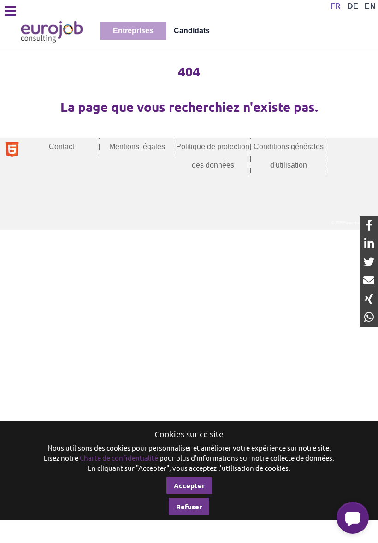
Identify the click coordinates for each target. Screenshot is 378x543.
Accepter (189, 485)
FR (336, 6)
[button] (353, 518)
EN (370, 6)
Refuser (189, 506)
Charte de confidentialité (119, 457)
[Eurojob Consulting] (51, 31)
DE (353, 6)
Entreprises (133, 31)
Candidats (192, 31)
